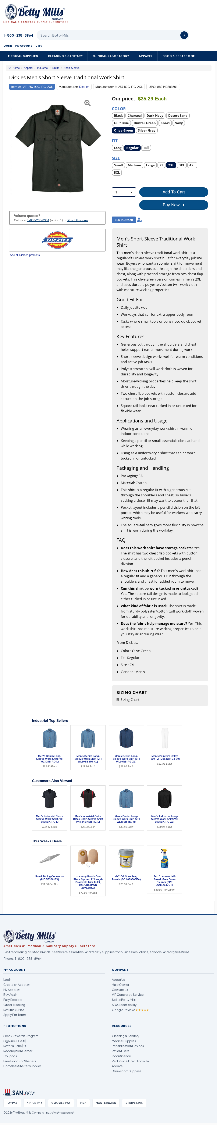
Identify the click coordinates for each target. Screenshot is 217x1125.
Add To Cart (174, 192)
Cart (38, 45)
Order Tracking (14, 1005)
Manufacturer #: (106, 87)
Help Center (120, 984)
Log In (7, 45)
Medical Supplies (23, 56)
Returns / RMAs (13, 1010)
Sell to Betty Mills (124, 999)
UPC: (152, 87)
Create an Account (16, 984)
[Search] (184, 35)
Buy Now (172, 205)
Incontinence (121, 1056)
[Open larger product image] (57, 149)
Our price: (123, 98)
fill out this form (77, 220)
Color (119, 108)
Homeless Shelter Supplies (22, 1066)
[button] (12, 149)
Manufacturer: (68, 87)
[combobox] (124, 192)
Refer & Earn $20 (15, 1046)
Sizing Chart (130, 699)
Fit (115, 140)
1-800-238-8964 (18, 35)
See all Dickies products (25, 255)
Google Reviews (130, 1010)
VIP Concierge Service (128, 994)
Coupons (10, 1056)
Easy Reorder (12, 999)
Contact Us (120, 990)
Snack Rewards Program (20, 1036)
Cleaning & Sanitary (65, 56)
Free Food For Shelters (19, 1061)
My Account (23, 45)
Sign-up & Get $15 (16, 1041)
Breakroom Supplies (126, 1071)
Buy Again (10, 994)
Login (7, 979)
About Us (118, 979)
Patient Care (120, 1051)
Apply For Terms (14, 1015)
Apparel (146, 56)
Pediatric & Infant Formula (130, 1061)
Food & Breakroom (179, 56)
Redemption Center (17, 1051)
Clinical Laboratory (111, 56)
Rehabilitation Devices (128, 1046)
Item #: (16, 87)
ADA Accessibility (124, 1005)
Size (116, 158)
